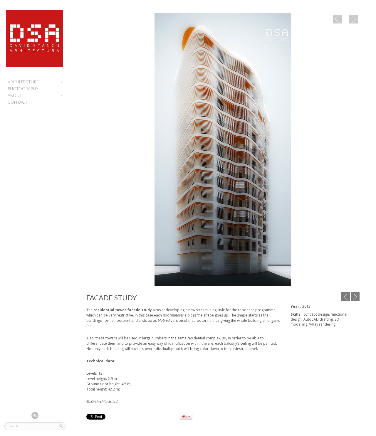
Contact (18, 102)
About (35, 95)
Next (353, 19)
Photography (23, 88)
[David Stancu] (34, 65)
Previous (337, 19)
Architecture (35, 81)
